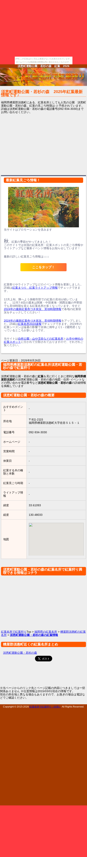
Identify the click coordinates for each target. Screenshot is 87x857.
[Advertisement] (43, 144)
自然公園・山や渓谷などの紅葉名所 (40, 338)
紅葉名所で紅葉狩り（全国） (45, 706)
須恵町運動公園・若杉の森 (20, 652)
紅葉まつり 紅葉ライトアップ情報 (35, 287)
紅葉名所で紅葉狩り (14, 631)
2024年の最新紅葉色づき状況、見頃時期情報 (32, 309)
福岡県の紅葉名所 (45, 631)
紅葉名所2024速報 (29, 323)
